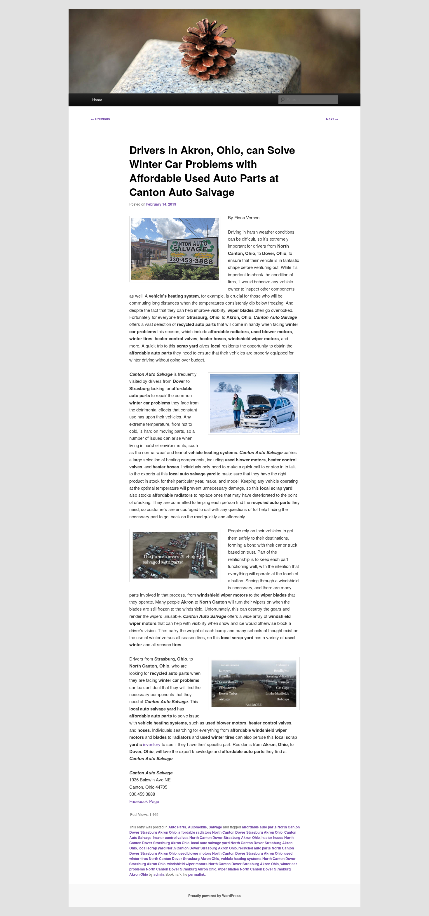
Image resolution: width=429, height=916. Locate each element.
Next (332, 118)
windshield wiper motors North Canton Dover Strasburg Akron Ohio (223, 863)
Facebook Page (144, 801)
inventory (152, 744)
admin (159, 874)
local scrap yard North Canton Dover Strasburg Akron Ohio (188, 848)
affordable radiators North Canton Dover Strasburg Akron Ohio (230, 832)
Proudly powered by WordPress (214, 895)
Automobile (197, 827)
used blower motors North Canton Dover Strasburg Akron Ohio (230, 853)
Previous (100, 118)
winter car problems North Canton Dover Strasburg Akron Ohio (213, 866)
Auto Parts (177, 827)
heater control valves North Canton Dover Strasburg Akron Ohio (206, 837)
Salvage (215, 827)
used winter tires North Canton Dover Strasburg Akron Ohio (210, 856)
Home (97, 99)
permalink (196, 874)
